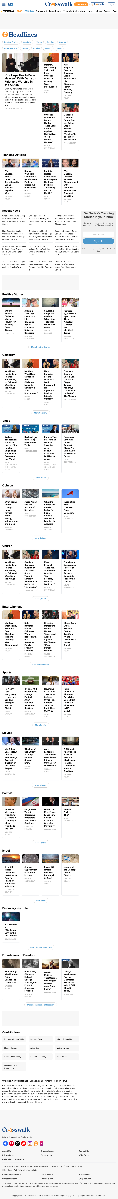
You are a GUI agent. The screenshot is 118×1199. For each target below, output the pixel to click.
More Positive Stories (40, 347)
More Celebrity (40, 413)
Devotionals (55, 11)
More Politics (40, 843)
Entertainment (10, 48)
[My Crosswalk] (97, 4)
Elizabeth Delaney (38, 1057)
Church (62, 42)
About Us (6, 1151)
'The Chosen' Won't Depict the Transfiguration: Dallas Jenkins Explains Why (13, 264)
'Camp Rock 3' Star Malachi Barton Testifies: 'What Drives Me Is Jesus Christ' (39, 250)
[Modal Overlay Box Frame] (98, 232)
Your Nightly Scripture (74, 11)
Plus (19, 11)
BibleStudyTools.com (11, 1174)
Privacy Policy (8, 1155)
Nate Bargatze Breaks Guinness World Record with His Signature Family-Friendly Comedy (13, 235)
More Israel (41, 900)
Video (99, 11)
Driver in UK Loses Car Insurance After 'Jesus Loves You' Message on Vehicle (65, 265)
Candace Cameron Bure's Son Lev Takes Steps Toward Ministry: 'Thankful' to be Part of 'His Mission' (66, 235)
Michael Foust (36, 1039)
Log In (111, 4)
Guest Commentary (12, 1057)
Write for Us (84, 1155)
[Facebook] (5, 1143)
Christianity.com (9, 1179)
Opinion (50, 42)
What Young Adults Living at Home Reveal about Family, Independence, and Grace (13, 220)
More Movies (40, 785)
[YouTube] (23, 1143)
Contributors (11, 1032)
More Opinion (41, 538)
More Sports (40, 725)
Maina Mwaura (63, 1048)
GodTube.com (47, 1174)
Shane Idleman (10, 1048)
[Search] (10, 4)
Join (81, 4)
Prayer (107, 11)
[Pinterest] (11, 1143)
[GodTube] (42, 1143)
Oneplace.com (85, 1179)
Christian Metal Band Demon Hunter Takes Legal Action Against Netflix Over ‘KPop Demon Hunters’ (40, 235)
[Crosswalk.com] (59, 4)
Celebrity (27, 42)
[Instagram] (29, 1143)
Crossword (41, 11)
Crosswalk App (47, 1151)
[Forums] (35, 1143)
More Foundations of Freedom (40, 1005)
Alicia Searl (35, 1048)
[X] (17, 1143)
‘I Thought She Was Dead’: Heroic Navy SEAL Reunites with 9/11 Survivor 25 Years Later (67, 250)
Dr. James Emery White (14, 1039)
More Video (40, 477)
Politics (48, 48)
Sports (25, 48)
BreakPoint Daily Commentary (11, 1066)
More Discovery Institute (41, 947)
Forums (29, 11)
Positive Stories (11, 42)
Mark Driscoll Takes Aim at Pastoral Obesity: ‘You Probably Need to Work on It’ (40, 265)
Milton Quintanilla (64, 1039)
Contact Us (84, 1151)
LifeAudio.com (47, 1179)
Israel (59, 48)
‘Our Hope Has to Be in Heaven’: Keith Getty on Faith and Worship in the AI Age (40, 220)
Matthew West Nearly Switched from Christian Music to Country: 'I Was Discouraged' (65, 220)
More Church (40, 599)
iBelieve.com (84, 1174)
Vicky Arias (61, 1057)
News (90, 11)
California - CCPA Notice (13, 1159)
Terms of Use (46, 1155)
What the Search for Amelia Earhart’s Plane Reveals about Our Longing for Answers (14, 250)
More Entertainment (40, 664)
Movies (36, 48)
